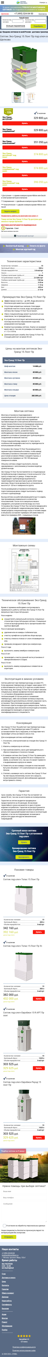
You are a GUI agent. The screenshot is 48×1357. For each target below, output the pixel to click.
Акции (4, 1314)
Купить (25, 123)
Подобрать (38, 26)
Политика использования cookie (24, 1351)
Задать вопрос (10, 211)
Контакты (43, 14)
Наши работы (7, 1301)
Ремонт (4, 1322)
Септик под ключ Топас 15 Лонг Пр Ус (22, 946)
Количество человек (7, 21)
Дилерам (5, 1297)
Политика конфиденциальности (24, 1347)
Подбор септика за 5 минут (13, 1151)
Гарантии (5, 1289)
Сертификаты (7, 1305)
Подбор (4, 1330)
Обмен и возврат (8, 1293)
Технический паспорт (25, 236)
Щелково (5, 14)
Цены (4, 1282)
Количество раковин (29, 21)
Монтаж (5, 1318)
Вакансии (5, 1309)
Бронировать (24, 857)
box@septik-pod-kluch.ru (10, 1255)
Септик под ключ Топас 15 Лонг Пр (21, 879)
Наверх (42, 2)
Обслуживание (7, 1326)
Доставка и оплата (8, 1278)
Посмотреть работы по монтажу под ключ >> (19, 216)
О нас (4, 1274)
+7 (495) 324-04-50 (23, 13)
